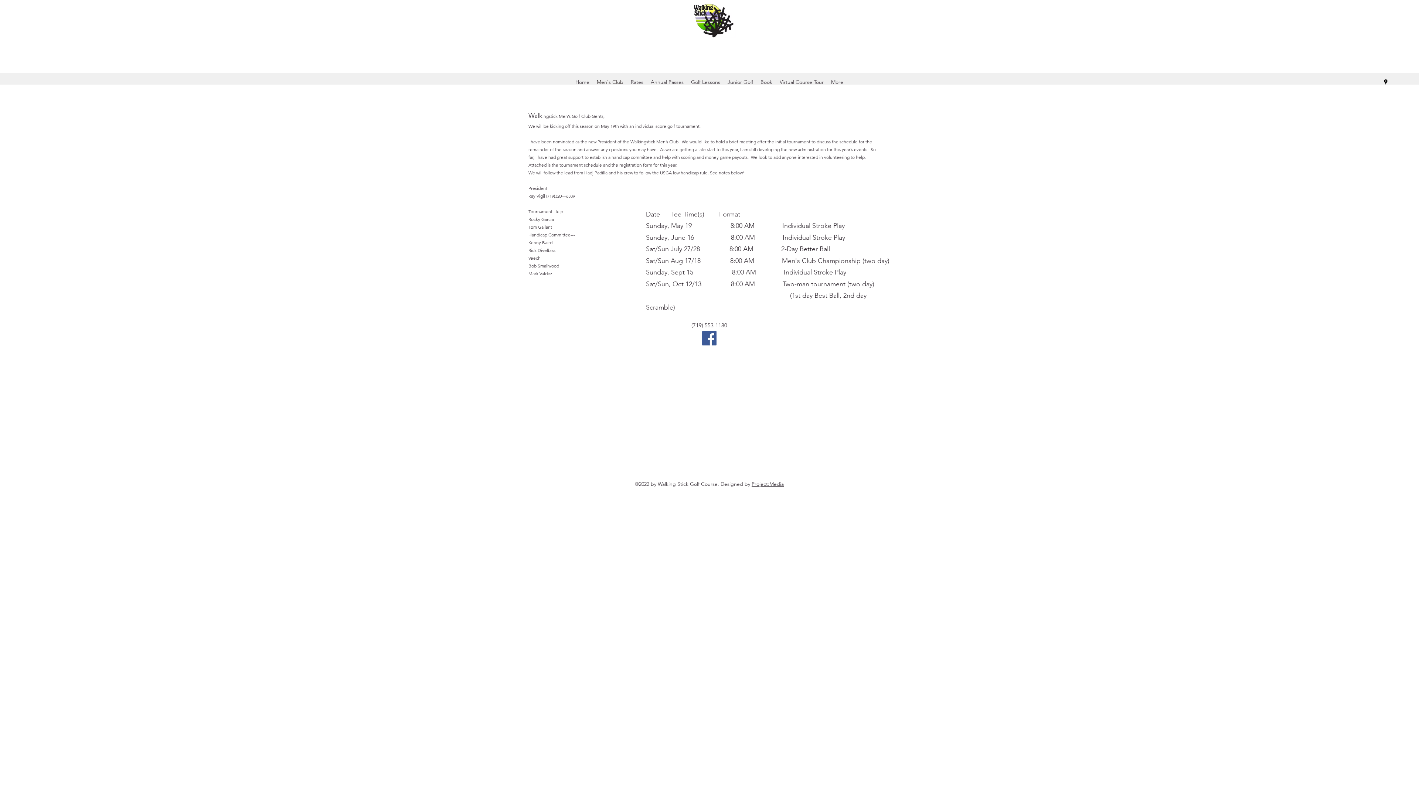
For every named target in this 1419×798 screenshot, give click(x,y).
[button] (766, 82)
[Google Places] (1385, 82)
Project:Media (768, 484)
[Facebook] (709, 338)
